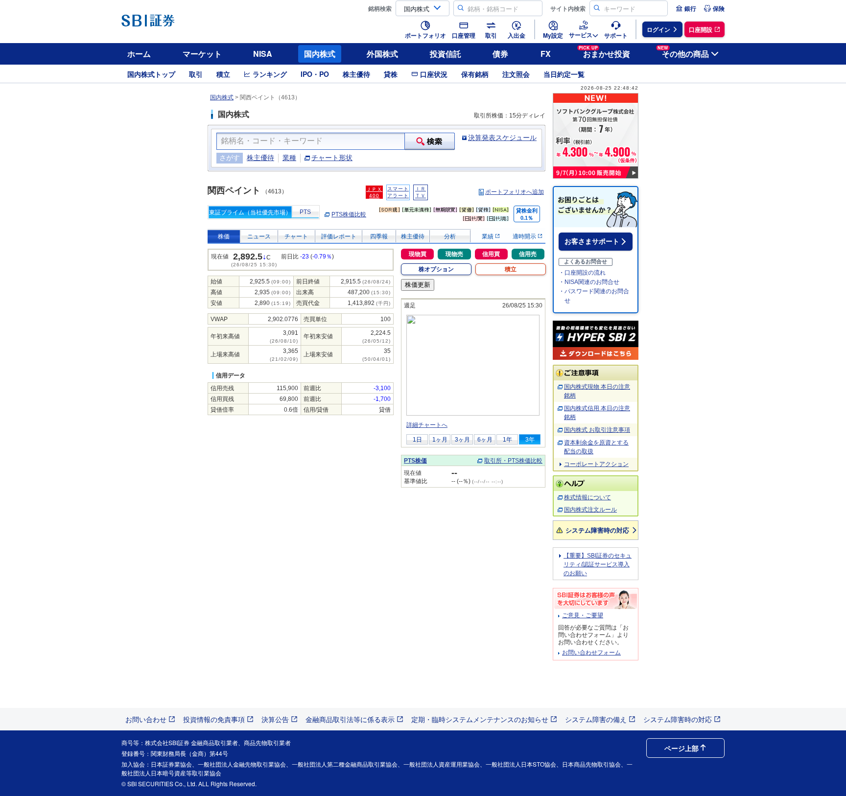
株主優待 (356, 74)
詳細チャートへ (426, 424)
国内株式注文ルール (590, 509)
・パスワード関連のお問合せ (594, 296)
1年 (507, 439)
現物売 (454, 254)
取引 (196, 74)
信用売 (528, 254)
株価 (224, 236)
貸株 (391, 74)
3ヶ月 (462, 439)
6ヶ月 (485, 439)
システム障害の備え (596, 719)
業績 (488, 236)
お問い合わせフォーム (591, 652)
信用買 (491, 254)
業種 (289, 158)
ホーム (139, 53)
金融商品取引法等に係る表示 (350, 719)
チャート (296, 236)
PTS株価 (415, 460)
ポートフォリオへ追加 (514, 191)
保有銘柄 (475, 74)
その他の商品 (683, 52)
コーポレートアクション (596, 464)
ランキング (270, 74)
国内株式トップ (151, 74)
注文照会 (516, 74)
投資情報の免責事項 (214, 719)
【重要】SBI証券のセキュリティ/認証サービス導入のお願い (598, 564)
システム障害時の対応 (597, 530)
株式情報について (587, 497)
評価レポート (338, 236)
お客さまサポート (591, 241)
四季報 (379, 236)
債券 (500, 53)
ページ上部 (681, 748)
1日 (417, 439)
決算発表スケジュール (502, 137)
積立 (223, 74)
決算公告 (275, 719)
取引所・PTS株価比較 (513, 460)
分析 (450, 236)
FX (545, 53)
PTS (305, 212)
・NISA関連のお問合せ (589, 282)
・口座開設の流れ (582, 272)
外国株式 (382, 53)
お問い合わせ (145, 719)
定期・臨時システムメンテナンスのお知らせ (479, 719)
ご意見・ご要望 (582, 615)
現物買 (417, 254)
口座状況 (433, 74)
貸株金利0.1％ (527, 214)
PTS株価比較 (348, 214)
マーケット (202, 53)
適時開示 (525, 236)
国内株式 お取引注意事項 (597, 429)
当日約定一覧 (564, 74)
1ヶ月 (439, 439)
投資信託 (445, 53)
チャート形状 (331, 158)
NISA (262, 53)
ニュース (259, 236)
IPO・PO (315, 74)
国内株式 (319, 53)
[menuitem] (686, 8)
